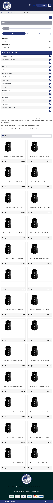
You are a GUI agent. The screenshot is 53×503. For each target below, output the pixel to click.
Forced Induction (26, 83)
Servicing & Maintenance (26, 59)
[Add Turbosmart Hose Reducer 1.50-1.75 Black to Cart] (31, 161)
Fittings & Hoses (26, 101)
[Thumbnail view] (3, 136)
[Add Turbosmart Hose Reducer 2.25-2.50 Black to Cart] (5, 264)
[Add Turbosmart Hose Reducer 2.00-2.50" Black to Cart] (31, 238)
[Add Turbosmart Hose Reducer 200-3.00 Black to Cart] (31, 366)
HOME (7, 487)
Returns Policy (26, 491)
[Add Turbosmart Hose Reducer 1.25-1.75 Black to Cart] (5, 161)
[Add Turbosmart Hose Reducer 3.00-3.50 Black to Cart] (5, 417)
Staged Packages (26, 87)
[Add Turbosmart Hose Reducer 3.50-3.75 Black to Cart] (5, 468)
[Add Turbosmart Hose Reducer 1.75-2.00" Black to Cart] (31, 187)
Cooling (26, 94)
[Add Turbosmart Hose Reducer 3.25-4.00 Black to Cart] (31, 442)
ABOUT (13, 487)
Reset (39, 33)
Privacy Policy (17, 491)
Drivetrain (26, 97)
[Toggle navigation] (49, 5)
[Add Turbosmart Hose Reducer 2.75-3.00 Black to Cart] (5, 340)
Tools (26, 111)
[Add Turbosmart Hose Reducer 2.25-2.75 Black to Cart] (31, 264)
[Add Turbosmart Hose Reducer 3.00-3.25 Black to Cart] (31, 391)
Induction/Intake (26, 73)
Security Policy (35, 491)
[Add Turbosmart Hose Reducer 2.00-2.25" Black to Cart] (5, 238)
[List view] (5, 136)
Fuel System (26, 63)
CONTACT (35, 487)
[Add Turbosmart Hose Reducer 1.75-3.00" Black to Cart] (31, 212)
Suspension (26, 80)
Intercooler (26, 70)
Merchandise (26, 90)
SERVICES (27, 487)
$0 (5, 28)
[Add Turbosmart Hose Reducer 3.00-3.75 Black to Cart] (31, 417)
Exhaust (26, 66)
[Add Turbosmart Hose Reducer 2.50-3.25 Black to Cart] (31, 315)
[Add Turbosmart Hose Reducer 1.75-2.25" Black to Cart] (5, 212)
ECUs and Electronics (26, 77)
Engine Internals (26, 56)
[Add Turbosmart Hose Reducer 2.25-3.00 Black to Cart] (5, 289)
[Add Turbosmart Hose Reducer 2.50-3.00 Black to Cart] (5, 315)
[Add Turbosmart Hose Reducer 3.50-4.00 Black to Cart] (31, 468)
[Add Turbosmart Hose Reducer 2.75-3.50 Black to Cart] (31, 340)
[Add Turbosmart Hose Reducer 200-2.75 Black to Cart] (5, 366)
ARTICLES (20, 487)
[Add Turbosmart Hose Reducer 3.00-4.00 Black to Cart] (5, 442)
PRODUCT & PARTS (10, 488)
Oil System (26, 104)
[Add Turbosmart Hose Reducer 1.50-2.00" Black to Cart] (5, 187)
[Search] (50, 17)
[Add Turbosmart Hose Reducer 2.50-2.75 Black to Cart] (31, 289)
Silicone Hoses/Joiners (26, 107)
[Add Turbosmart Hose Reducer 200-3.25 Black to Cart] (5, 391)
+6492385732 (42, 5)
